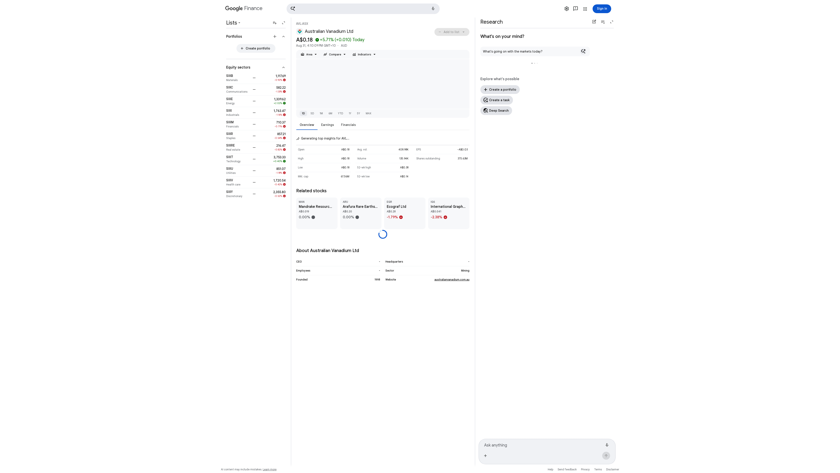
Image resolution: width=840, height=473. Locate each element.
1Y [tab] (350, 113)
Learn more (269, 469)
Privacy (585, 469)
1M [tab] (321, 113)
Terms (598, 469)
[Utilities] (238, 170)
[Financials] (238, 124)
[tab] (307, 125)
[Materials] (238, 78)
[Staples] (238, 136)
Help (550, 469)
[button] (363, 9)
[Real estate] (238, 147)
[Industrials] (238, 112)
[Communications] (238, 89)
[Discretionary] (238, 194)
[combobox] (543, 444)
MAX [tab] (368, 113)
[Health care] (238, 182)
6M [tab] (330, 113)
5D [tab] (312, 113)
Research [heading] (491, 22)
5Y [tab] (358, 113)
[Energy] (238, 101)
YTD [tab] (340, 113)
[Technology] (238, 159)
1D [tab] (303, 113)
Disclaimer (612, 469)
